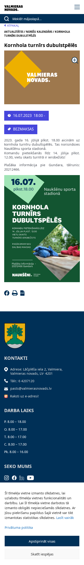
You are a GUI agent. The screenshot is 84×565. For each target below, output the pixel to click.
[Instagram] (8, 477)
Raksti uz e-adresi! (24, 396)
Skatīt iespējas (42, 554)
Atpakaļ (13, 26)
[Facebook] (7, 294)
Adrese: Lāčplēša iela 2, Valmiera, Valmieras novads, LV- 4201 (36, 371)
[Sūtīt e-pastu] (7, 388)
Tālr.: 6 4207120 (22, 381)
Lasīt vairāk (65, 517)
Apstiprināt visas (42, 541)
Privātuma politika (19, 527)
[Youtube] (32, 477)
